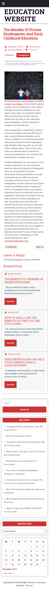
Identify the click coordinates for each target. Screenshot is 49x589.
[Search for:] (24, 403)
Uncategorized (23, 55)
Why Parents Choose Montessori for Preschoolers (20, 463)
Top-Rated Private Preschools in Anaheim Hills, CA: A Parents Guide (24, 444)
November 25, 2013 (15, 47)
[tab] (2, 3)
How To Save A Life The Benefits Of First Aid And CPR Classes (22, 320)
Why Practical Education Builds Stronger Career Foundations (24, 491)
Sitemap (29, 585)
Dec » (11, 573)
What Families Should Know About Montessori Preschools (24, 500)
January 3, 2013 (14, 354)
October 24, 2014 (14, 274)
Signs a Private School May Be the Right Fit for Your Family (23, 510)
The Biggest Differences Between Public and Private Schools (23, 428)
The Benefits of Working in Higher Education (24, 280)
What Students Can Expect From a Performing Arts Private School (24, 453)
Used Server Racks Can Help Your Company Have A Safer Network (24, 362)
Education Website (15, 50)
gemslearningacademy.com (16, 241)
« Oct (5, 573)
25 (6, 564)
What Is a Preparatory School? (19, 436)
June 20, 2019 (13, 312)
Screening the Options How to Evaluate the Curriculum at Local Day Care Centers (23, 481)
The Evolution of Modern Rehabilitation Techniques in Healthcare (21, 472)
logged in (19, 259)
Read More (9, 300)
